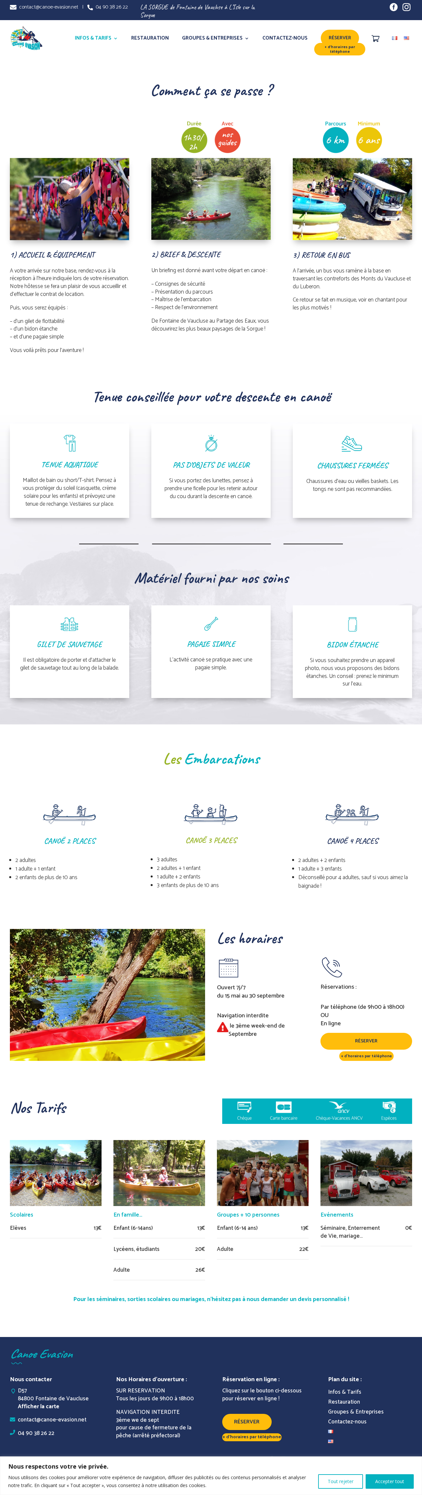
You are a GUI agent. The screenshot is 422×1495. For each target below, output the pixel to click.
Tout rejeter (340, 1481)
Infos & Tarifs (93, 38)
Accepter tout (389, 1481)
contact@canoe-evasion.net (47, 7)
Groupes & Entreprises (212, 38)
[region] (211, 1475)
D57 (22, 1390)
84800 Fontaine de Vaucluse (49, 1398)
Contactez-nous (285, 38)
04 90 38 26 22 (110, 7)
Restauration (150, 38)
